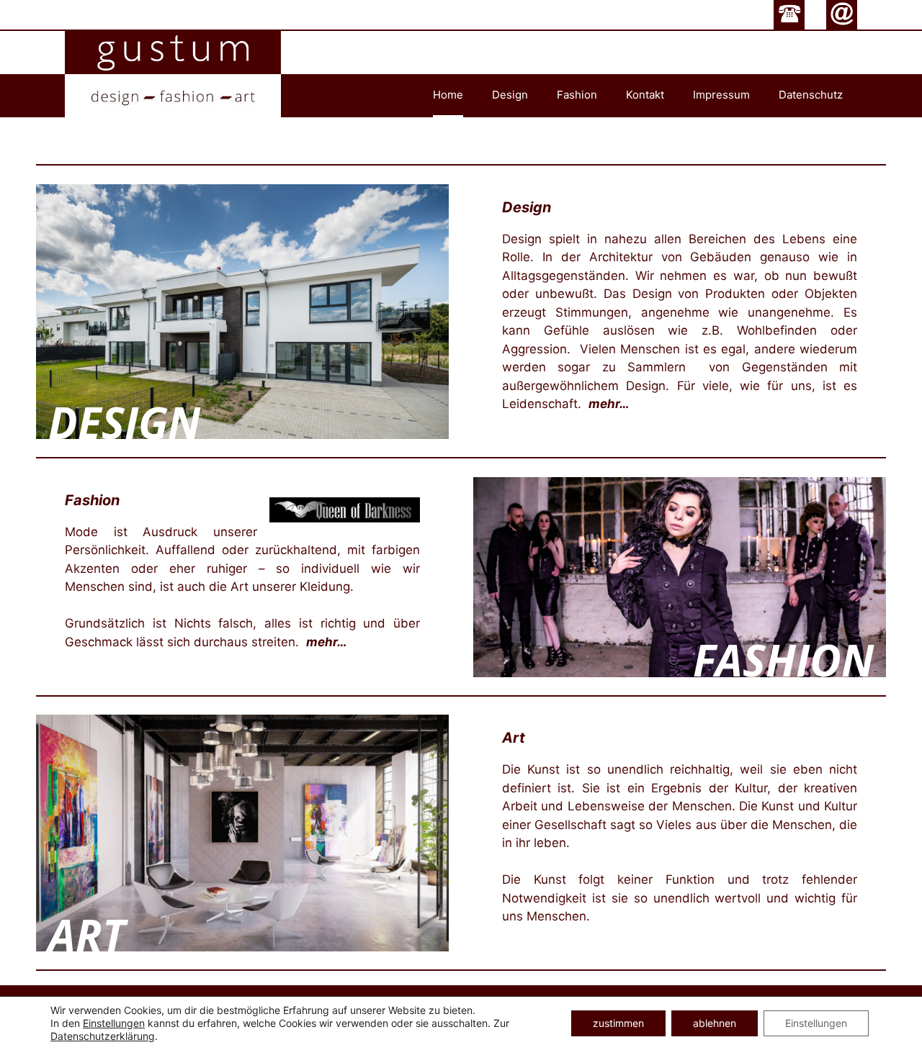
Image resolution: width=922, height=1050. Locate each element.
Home (448, 94)
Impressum (721, 94)
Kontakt (645, 94)
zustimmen (618, 1023)
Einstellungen (114, 1023)
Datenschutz (811, 94)
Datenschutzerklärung (102, 1036)
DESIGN (124, 423)
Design (510, 94)
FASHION (783, 660)
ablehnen (714, 1023)
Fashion (577, 94)
